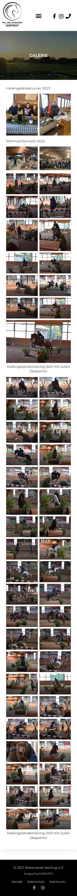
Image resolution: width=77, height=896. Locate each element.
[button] (38, 16)
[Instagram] (43, 888)
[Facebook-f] (34, 888)
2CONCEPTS (46, 873)
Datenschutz (36, 882)
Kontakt (17, 882)
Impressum (57, 882)
